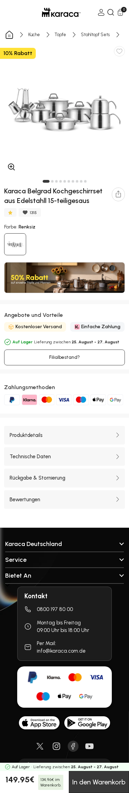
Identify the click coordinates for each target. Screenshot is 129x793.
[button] (46, 181)
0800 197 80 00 (55, 609)
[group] (64, 110)
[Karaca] (51, 12)
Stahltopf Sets (95, 34)
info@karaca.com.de (61, 651)
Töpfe (60, 34)
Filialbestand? (64, 357)
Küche (34, 34)
